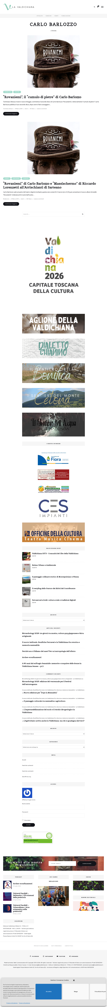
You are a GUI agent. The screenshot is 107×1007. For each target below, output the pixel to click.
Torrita (25, 178)
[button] (74, 980)
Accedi (24, 760)
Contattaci (69, 946)
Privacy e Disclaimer (12, 1003)
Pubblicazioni (66, 16)
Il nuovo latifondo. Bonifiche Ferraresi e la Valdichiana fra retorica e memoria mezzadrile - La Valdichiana (53, 690)
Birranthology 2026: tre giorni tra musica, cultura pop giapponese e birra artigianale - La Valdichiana (52, 679)
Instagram (49, 956)
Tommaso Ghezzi (8, 109)
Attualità (40, 16)
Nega (76, 991)
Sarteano (16, 178)
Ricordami (27, 820)
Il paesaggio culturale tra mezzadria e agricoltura (44, 701)
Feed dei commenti (27, 771)
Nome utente (26, 804)
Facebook (35, 956)
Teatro (17, 92)
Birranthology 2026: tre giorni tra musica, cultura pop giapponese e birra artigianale (53, 634)
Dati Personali (56, 946)
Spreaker (74, 956)
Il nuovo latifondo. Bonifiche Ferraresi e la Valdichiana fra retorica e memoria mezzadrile (51, 643)
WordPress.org (26, 777)
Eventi (56, 16)
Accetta (48, 991)
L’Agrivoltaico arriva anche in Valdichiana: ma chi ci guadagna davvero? (54, 721)
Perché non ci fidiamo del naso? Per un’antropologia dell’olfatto (49, 651)
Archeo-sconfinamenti (31, 657)
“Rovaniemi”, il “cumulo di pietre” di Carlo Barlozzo (42, 97)
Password (25, 812)
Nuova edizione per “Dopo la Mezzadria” (40, 693)
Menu (102, 6)
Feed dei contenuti (27, 765)
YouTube (62, 956)
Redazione (6, 199)
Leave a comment (42, 109)
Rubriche (48, 16)
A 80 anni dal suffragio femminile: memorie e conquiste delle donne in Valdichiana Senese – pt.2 (51, 664)
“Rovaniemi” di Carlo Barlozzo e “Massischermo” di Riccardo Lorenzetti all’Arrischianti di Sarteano (49, 185)
